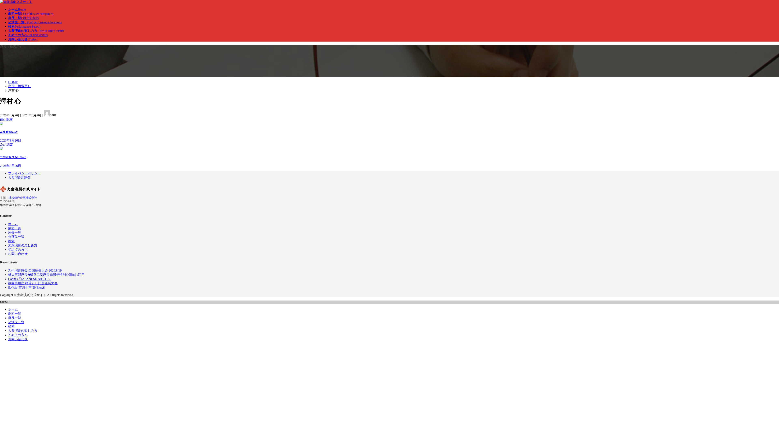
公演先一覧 (16, 236)
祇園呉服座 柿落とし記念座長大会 (33, 283)
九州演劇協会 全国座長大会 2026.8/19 (35, 270)
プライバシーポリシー (24, 173)
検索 (11, 241)
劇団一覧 (14, 228)
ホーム (13, 224)
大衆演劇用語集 (19, 177)
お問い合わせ (18, 254)
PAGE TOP (759, 420)
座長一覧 (14, 232)
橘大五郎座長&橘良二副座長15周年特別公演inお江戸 (46, 274)
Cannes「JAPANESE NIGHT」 (29, 279)
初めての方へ (18, 249)
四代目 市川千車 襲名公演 (26, 287)
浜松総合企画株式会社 (23, 197)
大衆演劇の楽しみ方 (22, 245)
